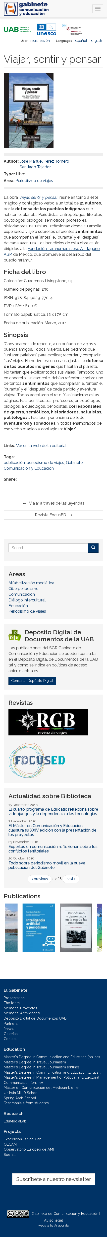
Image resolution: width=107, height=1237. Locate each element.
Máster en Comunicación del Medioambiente (41, 1087)
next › (70, 879)
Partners (11, 1023)
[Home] (26, 9)
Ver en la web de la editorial (41, 445)
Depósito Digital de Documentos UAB (35, 1018)
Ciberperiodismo (23, 588)
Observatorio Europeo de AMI (29, 1149)
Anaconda (61, 1225)
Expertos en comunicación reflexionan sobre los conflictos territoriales (53, 848)
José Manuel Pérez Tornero (44, 161)
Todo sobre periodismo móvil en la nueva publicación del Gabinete (46, 865)
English (96, 41)
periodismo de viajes (45, 462)
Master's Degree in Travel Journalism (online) (41, 1067)
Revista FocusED (50, 515)
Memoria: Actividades (22, 1013)
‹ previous (40, 879)
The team (12, 1003)
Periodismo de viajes (34, 180)
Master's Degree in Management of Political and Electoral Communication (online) (51, 1080)
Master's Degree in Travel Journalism (35, 1062)
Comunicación (21, 594)
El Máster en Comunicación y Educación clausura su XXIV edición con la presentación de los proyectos (52, 830)
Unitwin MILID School (21, 1093)
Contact (10, 1039)
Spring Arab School (20, 1098)
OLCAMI (10, 1144)
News (9, 1028)
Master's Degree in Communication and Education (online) (52, 1057)
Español (80, 41)
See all (9, 1154)
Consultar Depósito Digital (32, 681)
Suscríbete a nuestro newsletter (53, 1179)
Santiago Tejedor (35, 167)
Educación (18, 605)
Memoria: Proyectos (20, 1008)
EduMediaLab (15, 1121)
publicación (14, 462)
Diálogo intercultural (27, 600)
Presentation (14, 998)
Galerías (11, 1034)
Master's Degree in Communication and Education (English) (53, 1072)
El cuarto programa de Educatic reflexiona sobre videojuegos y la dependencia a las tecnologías (53, 811)
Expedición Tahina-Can (22, 1139)
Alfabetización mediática (31, 583)
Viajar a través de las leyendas (56, 503)
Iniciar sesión (40, 41)
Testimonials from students (26, 1103)
